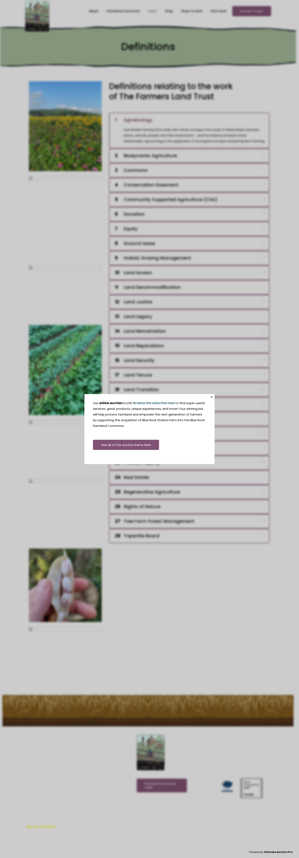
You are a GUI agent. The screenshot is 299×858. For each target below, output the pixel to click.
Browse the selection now (154, 403)
